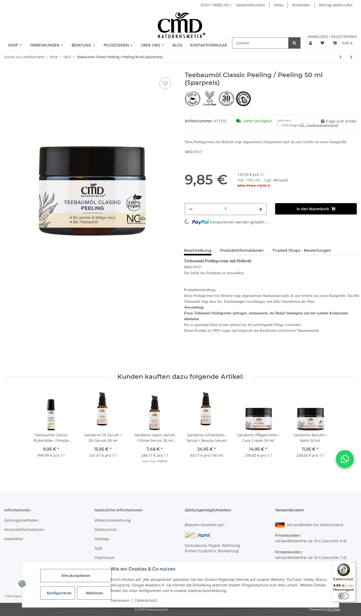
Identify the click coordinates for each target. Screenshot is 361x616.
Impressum (119, 600)
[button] (310, 43)
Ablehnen (94, 593)
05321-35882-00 (215, 4)
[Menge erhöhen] (260, 209)
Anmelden (301, 4)
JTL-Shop (333, 609)
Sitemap (102, 538)
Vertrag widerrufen (336, 4)
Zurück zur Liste (16, 56)
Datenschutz (146, 600)
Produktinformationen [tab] (242, 250)
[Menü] (352, 564)
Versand (280, 180)
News (279, 4)
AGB (98, 548)
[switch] (343, 596)
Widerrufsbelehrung (113, 520)
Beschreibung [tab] (197, 250)
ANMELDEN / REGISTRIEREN (332, 36)
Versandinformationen (24, 529)
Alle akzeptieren (75, 575)
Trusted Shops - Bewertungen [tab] (301, 250)
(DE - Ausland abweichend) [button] (318, 125)
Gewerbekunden (250, 4)
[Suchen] (294, 43)
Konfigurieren (59, 593)
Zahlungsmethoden (21, 520)
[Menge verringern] (191, 209)
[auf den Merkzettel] (165, 83)
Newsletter (14, 538)
